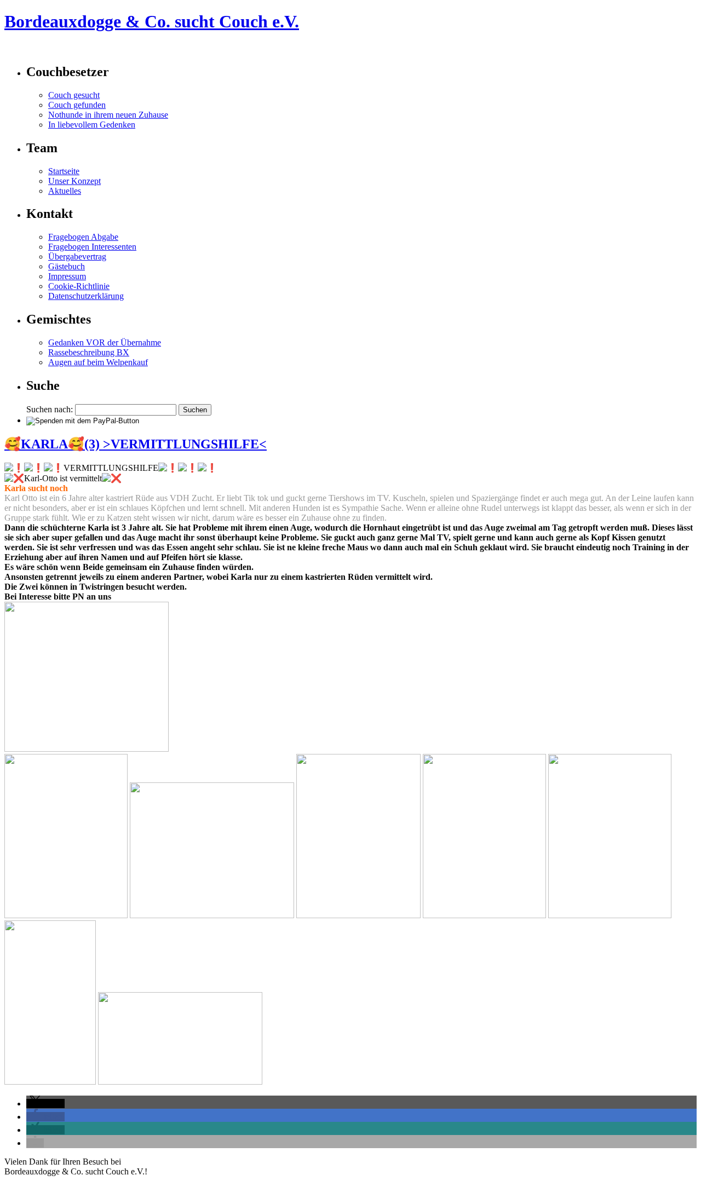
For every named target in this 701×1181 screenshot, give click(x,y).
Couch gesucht (74, 95)
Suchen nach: (49, 409)
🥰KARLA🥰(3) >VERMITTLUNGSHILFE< (135, 444)
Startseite (63, 171)
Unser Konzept (74, 181)
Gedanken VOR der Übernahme (104, 342)
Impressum (67, 276)
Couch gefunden (77, 105)
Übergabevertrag (77, 256)
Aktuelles (64, 190)
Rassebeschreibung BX (88, 352)
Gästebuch (66, 266)
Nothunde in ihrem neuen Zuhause (108, 114)
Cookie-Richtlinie (79, 286)
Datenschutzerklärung (86, 296)
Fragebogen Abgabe (83, 236)
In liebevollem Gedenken (91, 124)
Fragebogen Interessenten (92, 246)
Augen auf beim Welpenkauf (98, 362)
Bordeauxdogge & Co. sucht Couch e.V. (78, 48)
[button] (45, 1103)
